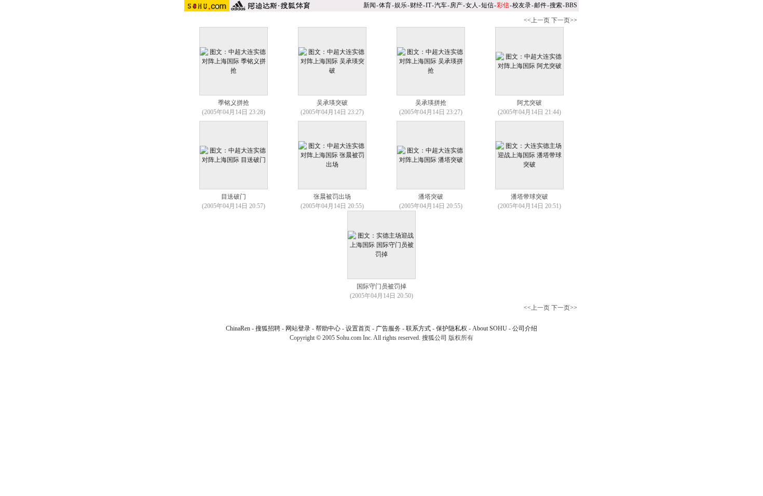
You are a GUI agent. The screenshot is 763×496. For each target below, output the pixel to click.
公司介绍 (524, 328)
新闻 (369, 5)
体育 (385, 5)
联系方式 (418, 328)
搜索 (556, 5)
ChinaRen (238, 328)
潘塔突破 (430, 196)
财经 (416, 5)
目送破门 (233, 196)
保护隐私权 (451, 328)
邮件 (540, 5)
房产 (456, 5)
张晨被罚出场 (332, 196)
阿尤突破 (529, 102)
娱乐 (400, 5)
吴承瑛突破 (332, 102)
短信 (487, 5)
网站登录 (297, 328)
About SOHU (489, 328)
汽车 (440, 5)
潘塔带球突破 (529, 196)
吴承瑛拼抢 (430, 102)
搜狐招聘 (267, 328)
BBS (571, 5)
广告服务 (388, 328)
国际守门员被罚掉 (381, 286)
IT (428, 5)
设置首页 (358, 328)
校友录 (521, 5)
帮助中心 (328, 328)
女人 (472, 5)
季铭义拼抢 (233, 102)
